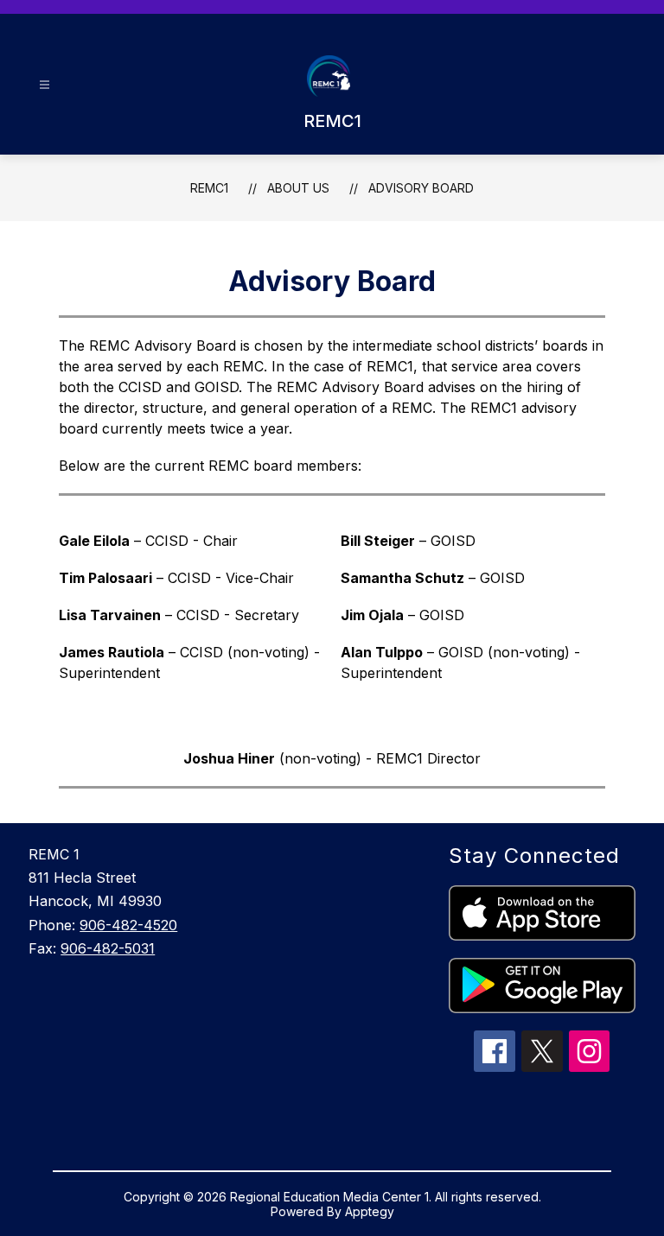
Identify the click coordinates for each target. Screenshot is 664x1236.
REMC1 (209, 188)
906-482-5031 (108, 948)
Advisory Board (421, 188)
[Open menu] (44, 85)
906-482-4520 (128, 925)
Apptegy (369, 1211)
